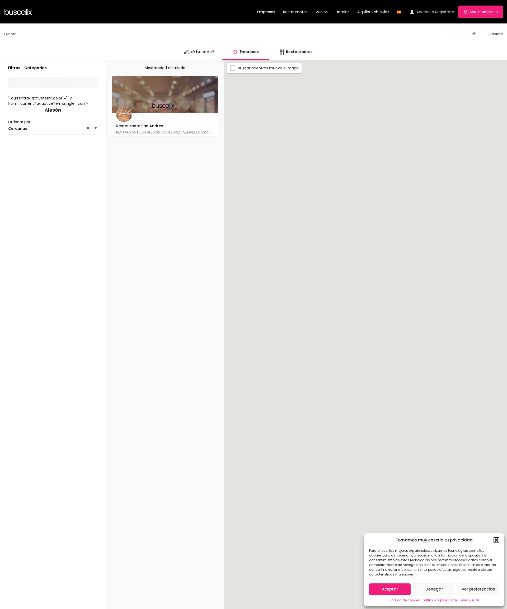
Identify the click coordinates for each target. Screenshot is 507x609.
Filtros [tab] (14, 67)
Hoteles (342, 12)
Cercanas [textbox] (17, 128)
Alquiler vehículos (373, 12)
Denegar (434, 589)
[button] (496, 540)
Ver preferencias (478, 589)
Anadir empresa (484, 11)
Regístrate (444, 12)
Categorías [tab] (35, 67)
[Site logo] (19, 11)
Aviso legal (470, 600)
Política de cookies (405, 600)
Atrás (56, 82)
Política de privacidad (440, 600)
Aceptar (390, 589)
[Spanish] (399, 12)
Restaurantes (295, 12)
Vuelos (322, 12)
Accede (423, 12)
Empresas (266, 12)
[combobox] (53, 128)
